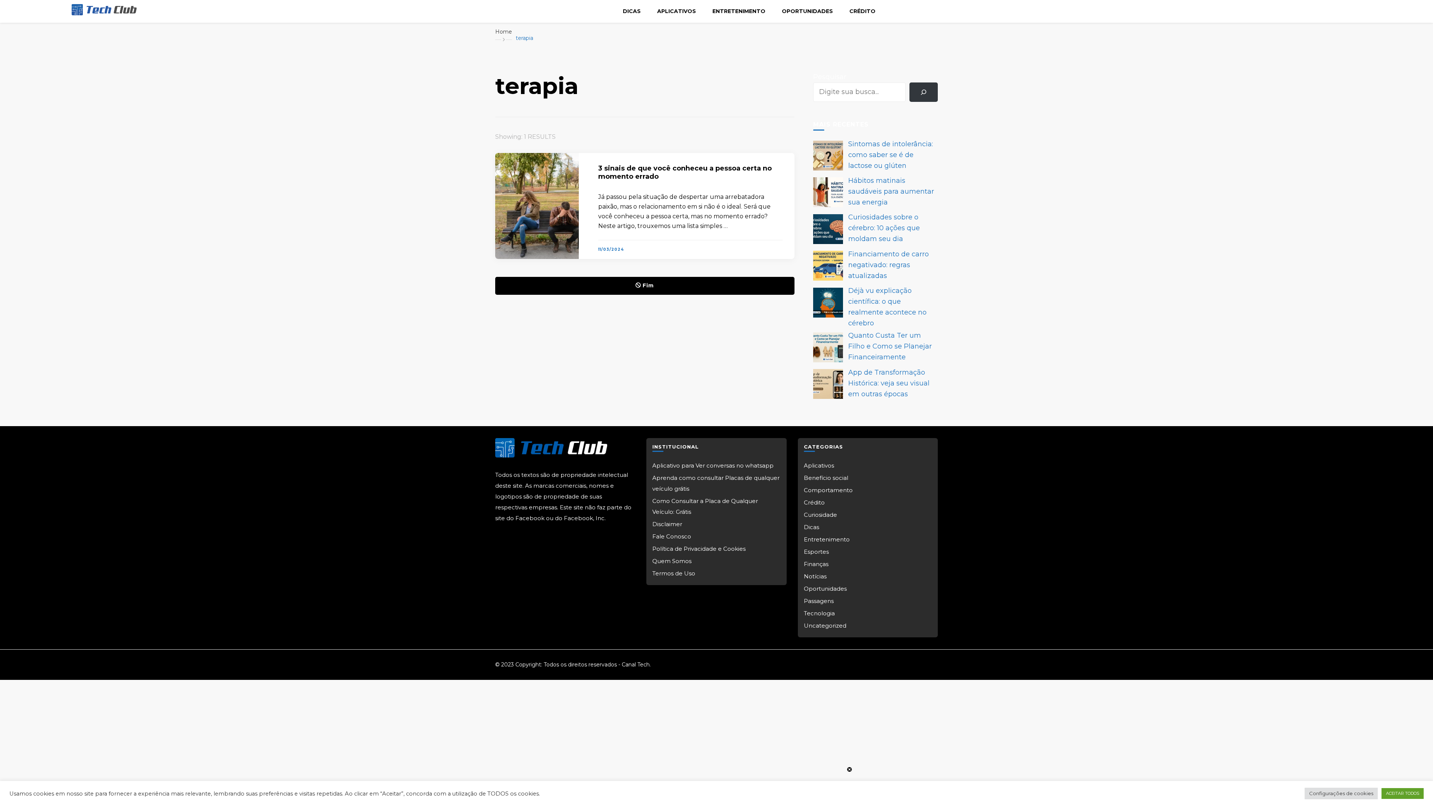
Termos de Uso (673, 573)
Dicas (632, 11)
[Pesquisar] (923, 92)
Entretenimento (738, 11)
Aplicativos (676, 11)
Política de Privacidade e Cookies (699, 548)
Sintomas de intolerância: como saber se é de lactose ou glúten (890, 155)
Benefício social (826, 477)
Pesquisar (829, 77)
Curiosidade (820, 514)
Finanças (816, 564)
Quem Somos (671, 561)
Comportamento (828, 490)
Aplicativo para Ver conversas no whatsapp (713, 465)
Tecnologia (819, 613)
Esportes (816, 551)
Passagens (819, 600)
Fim (648, 285)
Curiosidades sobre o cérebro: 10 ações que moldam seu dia (884, 228)
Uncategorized (825, 625)
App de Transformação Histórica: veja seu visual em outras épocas (889, 383)
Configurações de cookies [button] (1341, 793)
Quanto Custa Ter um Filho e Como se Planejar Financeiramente (890, 346)
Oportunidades (807, 11)
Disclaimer (667, 524)
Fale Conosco (671, 536)
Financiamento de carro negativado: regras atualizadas (888, 265)
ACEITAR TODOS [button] (1402, 793)
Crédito (862, 11)
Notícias (815, 576)
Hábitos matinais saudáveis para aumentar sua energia (891, 191)
